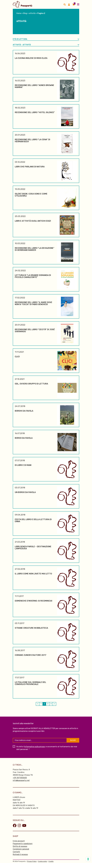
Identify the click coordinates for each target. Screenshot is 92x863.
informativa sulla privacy (34, 747)
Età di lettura (20, 39)
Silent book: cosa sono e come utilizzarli (31, 195)
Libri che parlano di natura (30, 166)
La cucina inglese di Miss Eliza (31, 58)
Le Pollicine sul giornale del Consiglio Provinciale (30, 683)
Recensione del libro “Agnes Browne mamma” (34, 86)
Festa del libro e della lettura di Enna (33, 520)
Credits (51, 861)
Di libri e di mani (23, 465)
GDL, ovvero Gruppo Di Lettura (31, 383)
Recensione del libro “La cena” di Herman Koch (32, 140)
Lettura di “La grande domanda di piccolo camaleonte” (33, 276)
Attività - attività (22, 45)
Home (18, 13)
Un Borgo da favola (25, 492)
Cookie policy (42, 861)
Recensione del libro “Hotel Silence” (35, 112)
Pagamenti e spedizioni (22, 844)
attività (32, 13)
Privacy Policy (32, 861)
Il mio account (19, 841)
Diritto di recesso (20, 846)
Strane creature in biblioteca (31, 628)
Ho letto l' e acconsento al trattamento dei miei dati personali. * (46, 748)
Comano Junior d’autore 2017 (30, 655)
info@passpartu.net (21, 780)
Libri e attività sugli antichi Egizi (33, 221)
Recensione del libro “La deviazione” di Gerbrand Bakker (34, 249)
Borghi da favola (24, 411)
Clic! (17, 356)
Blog (25, 13)
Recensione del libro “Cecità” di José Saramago (35, 330)
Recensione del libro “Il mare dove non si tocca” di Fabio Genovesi (33, 303)
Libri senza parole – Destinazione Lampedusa (33, 547)
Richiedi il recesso (20, 854)
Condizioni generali (21, 849)
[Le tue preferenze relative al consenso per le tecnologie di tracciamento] (88, 859)
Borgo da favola (24, 438)
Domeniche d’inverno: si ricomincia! (33, 601)
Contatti (16, 852)
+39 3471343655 (20, 778)
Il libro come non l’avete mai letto (33, 573)
